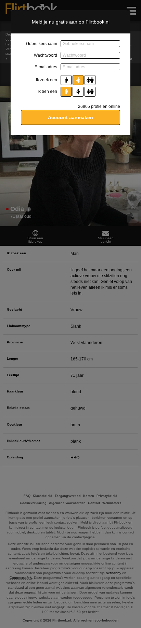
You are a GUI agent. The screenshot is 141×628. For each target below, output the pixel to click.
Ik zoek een (46, 79)
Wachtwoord (45, 55)
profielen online (99, 106)
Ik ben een (47, 91)
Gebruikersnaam (41, 43)
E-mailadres (46, 67)
